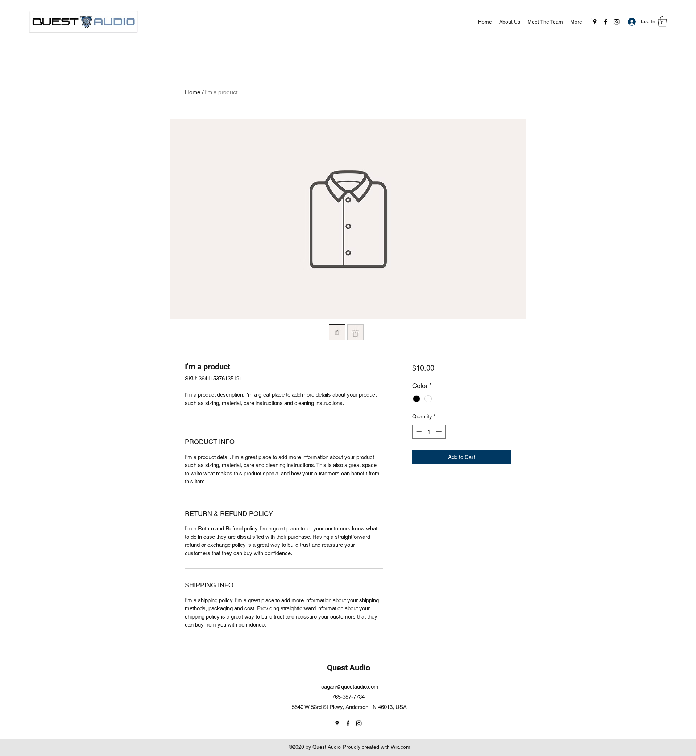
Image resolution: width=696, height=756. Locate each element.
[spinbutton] (429, 431)
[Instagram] (616, 21)
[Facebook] (605, 21)
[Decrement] (418, 431)
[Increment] (439, 431)
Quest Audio (348, 667)
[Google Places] (594, 21)
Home (192, 92)
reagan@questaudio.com (348, 686)
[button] (662, 21)
